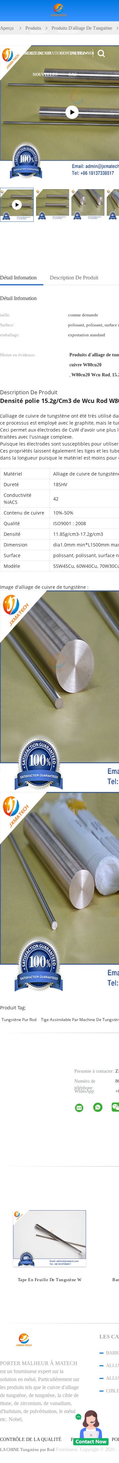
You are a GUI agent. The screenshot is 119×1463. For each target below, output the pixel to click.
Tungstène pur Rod (19, 1019)
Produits (68, 32)
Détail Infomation (18, 277)
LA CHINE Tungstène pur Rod (27, 1449)
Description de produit (74, 277)
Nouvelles (45, 74)
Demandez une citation (38, 53)
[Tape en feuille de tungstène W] (49, 1238)
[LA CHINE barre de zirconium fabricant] (59, 11)
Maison (38, 32)
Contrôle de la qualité (30, 1439)
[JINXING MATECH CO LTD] (83, 1109)
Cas (72, 74)
